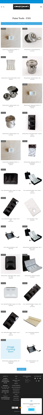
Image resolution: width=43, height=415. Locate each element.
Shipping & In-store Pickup (16, 381)
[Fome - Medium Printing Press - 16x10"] (11, 235)
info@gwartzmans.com (5, 397)
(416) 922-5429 (6, 399)
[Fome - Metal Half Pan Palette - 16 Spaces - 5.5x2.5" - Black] (11, 321)
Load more (21, 369)
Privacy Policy (16, 398)
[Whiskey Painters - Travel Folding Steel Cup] (32, 38)
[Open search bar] (4, 6)
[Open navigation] (1, 6)
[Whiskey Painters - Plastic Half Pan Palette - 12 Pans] (11, 66)
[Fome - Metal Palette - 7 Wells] (32, 207)
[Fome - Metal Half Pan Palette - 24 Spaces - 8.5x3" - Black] (32, 292)
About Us (16, 383)
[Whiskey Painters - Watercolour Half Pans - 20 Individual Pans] (11, 38)
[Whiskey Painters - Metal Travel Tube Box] (32, 264)
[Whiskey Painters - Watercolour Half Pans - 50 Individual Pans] (32, 150)
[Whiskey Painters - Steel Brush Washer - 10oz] (32, 66)
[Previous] (1, 1)
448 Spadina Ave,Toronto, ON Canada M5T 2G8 (5, 381)
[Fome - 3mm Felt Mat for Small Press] (32, 321)
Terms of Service (16, 400)
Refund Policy (16, 396)
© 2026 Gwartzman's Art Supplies (18, 411)
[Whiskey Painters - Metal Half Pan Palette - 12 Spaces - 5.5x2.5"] (32, 122)
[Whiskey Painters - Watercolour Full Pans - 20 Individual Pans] (32, 93)
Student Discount (16, 392)
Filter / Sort (21, 23)
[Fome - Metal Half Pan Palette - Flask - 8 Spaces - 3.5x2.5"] (32, 179)
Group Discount (16, 390)
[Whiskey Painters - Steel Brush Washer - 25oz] (11, 93)
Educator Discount (16, 389)
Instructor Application (16, 385)
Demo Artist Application (16, 387)
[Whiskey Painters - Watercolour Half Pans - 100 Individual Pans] (11, 349)
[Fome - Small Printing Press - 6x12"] (32, 349)
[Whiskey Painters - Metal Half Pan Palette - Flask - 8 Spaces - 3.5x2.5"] (32, 235)
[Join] (29, 380)
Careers (16, 394)
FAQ (16, 378)
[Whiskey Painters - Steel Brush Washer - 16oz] (11, 122)
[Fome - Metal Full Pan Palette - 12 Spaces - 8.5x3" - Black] (11, 207)
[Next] (42, 1)
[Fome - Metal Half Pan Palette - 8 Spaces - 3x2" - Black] (11, 179)
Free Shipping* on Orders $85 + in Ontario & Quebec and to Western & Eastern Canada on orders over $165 (21, 2)
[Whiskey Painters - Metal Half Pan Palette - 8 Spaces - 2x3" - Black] (11, 264)
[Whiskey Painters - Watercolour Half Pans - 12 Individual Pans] (11, 150)
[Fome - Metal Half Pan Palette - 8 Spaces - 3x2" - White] (11, 292)
